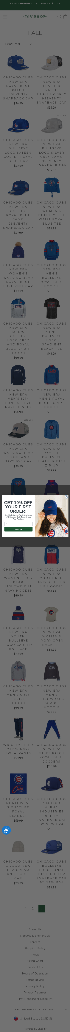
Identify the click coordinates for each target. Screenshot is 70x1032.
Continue (18, 529)
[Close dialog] (66, 496)
